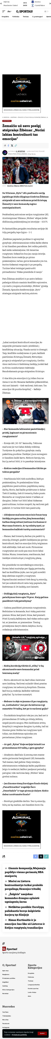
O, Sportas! (24, 11)
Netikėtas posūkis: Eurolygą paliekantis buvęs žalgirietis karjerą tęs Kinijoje (24, 910)
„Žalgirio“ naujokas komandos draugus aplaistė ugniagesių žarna (22, 898)
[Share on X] (12, 146)
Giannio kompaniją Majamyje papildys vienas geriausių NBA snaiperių (25, 872)
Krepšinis (7, 121)
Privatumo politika (19, 1035)
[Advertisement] (25, 45)
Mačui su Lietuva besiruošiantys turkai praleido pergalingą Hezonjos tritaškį (24, 885)
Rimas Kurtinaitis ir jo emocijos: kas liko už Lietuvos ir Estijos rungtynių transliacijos (25, 923)
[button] (42, 1033)
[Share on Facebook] (8, 146)
